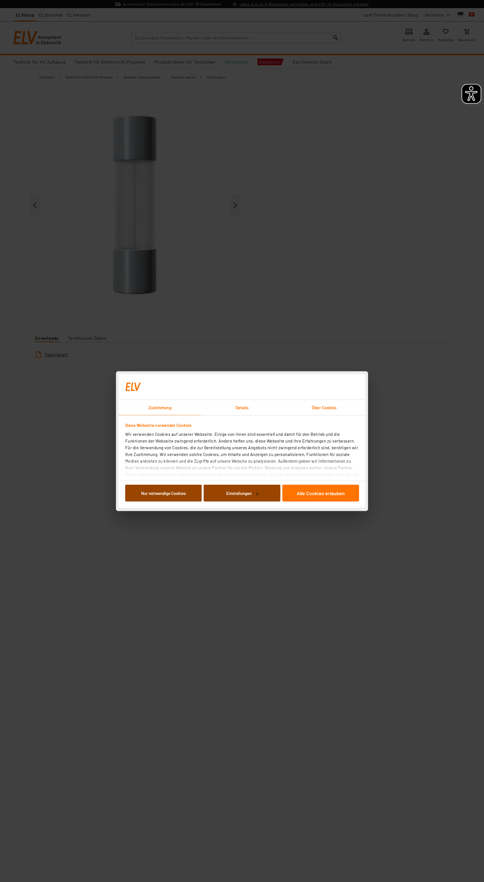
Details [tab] (242, 407)
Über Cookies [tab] (324, 407)
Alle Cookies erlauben (321, 493)
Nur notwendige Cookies (163, 493)
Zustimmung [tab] (159, 407)
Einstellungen (239, 493)
